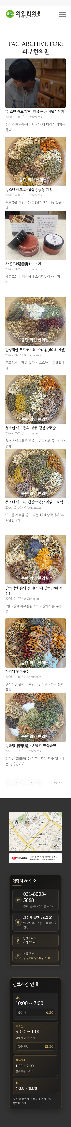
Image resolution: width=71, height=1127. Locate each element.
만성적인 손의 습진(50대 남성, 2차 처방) (34, 590)
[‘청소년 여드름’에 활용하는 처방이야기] (35, 83)
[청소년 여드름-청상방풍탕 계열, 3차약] (35, 473)
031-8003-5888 (34, 897)
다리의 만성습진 (17, 671)
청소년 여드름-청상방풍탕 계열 (28, 189)
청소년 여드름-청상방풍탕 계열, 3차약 (34, 502)
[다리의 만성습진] (35, 643)
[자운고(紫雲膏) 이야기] (35, 235)
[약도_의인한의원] (35, 831)
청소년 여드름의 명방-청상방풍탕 (30, 427)
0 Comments (33, 117)
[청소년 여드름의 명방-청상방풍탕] (35, 399)
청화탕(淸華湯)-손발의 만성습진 (30, 745)
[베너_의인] (35, 858)
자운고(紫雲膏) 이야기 (23, 263)
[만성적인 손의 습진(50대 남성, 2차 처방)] (35, 559)
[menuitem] (60, 14)
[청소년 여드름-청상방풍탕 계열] (35, 161)
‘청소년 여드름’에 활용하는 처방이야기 (34, 111)
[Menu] (60, 14)
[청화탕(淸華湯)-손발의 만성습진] (35, 717)
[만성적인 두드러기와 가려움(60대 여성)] (35, 321)
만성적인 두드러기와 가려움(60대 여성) (35, 349)
